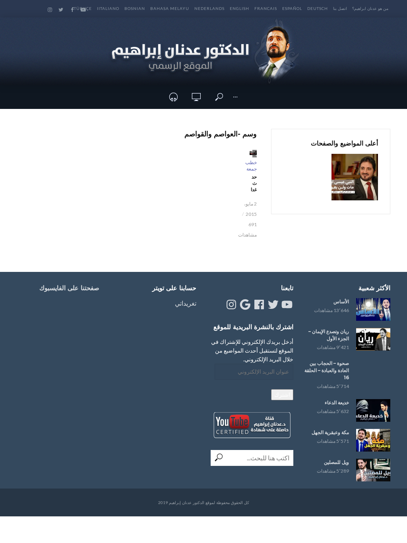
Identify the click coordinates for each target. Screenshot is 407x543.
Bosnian (134, 8)
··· (235, 97)
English (239, 8)
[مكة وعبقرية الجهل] (373, 440)
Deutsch (317, 8)
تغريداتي (185, 303)
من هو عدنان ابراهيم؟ (370, 8)
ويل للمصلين (336, 462)
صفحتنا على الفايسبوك (69, 288)
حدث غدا (254, 183)
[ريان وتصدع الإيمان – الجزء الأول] (373, 339)
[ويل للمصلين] (373, 470)
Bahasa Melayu (169, 8)
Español (292, 8)
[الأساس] (373, 309)
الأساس (341, 301)
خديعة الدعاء (337, 402)
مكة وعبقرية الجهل (330, 432)
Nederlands (209, 8)
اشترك (282, 394)
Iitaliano (108, 8)
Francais (265, 8)
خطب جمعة (251, 165)
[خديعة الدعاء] (373, 410)
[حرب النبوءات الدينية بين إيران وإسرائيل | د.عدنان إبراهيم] (354, 177)
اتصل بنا (340, 8)
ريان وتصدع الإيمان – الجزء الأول (328, 334)
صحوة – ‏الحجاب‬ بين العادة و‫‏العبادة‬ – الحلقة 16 (326, 370)
